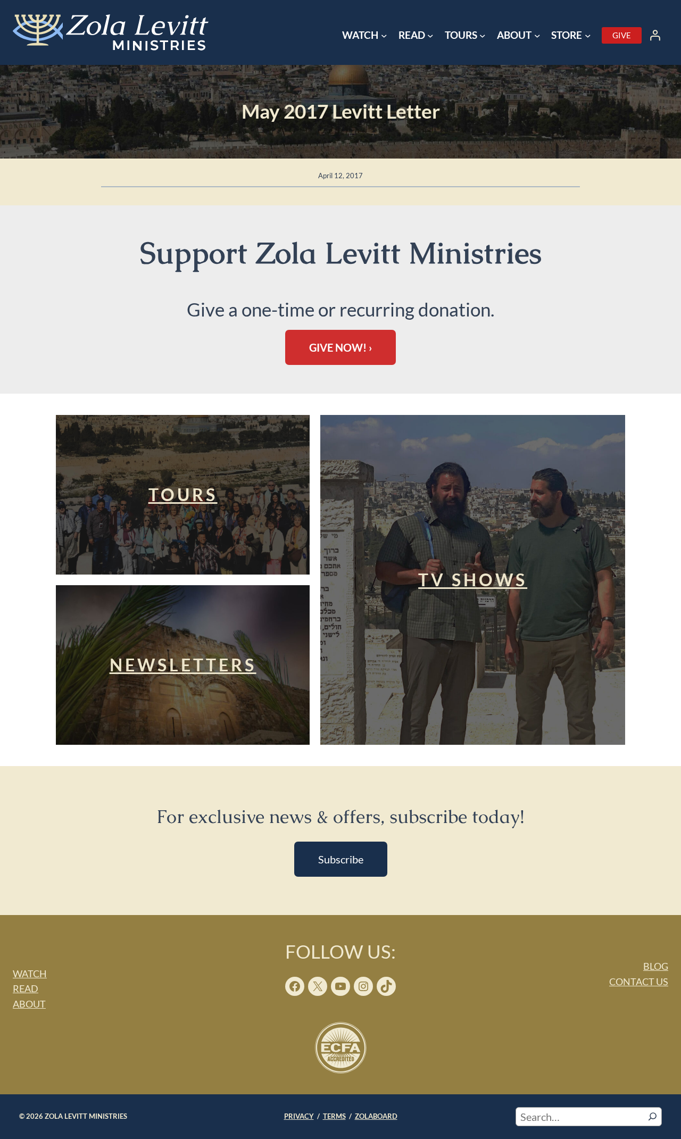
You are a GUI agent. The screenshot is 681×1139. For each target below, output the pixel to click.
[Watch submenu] (384, 35)
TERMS (334, 1116)
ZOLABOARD (376, 1116)
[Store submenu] (588, 35)
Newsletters (183, 664)
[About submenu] (537, 35)
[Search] (652, 1117)
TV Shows (472, 579)
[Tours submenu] (482, 35)
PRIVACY (299, 1116)
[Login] (655, 35)
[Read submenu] (430, 35)
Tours (183, 494)
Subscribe (340, 859)
